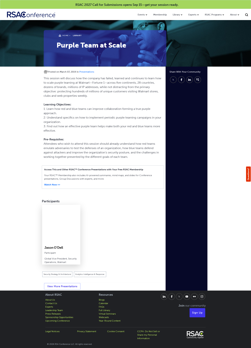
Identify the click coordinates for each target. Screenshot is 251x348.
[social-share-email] (197, 79)
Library (176, 14)
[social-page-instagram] (202, 296)
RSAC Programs (213, 14)
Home (65, 35)
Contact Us (51, 303)
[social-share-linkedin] (189, 79)
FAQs (101, 306)
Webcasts (104, 317)
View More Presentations (62, 286)
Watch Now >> (52, 184)
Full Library (104, 310)
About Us (50, 299)
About (233, 14)
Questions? (248, 174)
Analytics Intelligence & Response (90, 274)
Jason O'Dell (53, 248)
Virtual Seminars (107, 313)
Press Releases (53, 313)
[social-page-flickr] (194, 296)
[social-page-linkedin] (164, 296)
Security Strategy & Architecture (57, 274)
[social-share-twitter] (173, 79)
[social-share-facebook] (181, 79)
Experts (192, 14)
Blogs (102, 299)
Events (141, 14)
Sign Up (197, 312)
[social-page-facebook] (171, 296)
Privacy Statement (86, 331)
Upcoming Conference (57, 320)
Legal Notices (52, 331)
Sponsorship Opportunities (59, 317)
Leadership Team (54, 310)
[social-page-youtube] (186, 296)
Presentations (86, 71)
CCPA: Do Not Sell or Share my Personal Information (148, 335)
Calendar (103, 303)
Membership (160, 14)
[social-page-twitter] (179, 296)
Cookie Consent (115, 331)
